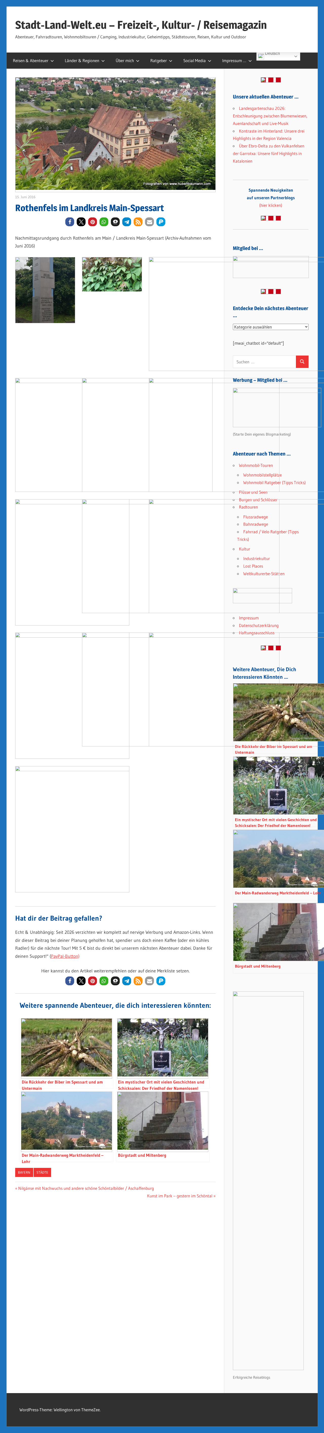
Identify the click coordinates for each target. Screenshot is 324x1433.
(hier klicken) (271, 197)
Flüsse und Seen (253, 492)
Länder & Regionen (82, 60)
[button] (69, 221)
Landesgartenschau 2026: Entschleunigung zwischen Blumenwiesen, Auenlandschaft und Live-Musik (270, 116)
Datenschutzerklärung (259, 625)
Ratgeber (158, 60)
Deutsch (272, 54)
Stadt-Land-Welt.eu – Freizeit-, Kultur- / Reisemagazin (141, 25)
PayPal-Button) (65, 956)
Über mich (125, 60)
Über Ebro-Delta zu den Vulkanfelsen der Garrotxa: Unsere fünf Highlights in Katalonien (268, 153)
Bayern (24, 1172)
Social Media (194, 60)
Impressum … (234, 60)
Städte (42, 1172)
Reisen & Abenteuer (30, 60)
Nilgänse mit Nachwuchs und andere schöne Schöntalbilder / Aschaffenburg (86, 1188)
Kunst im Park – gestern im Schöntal (179, 1195)
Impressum (249, 617)
